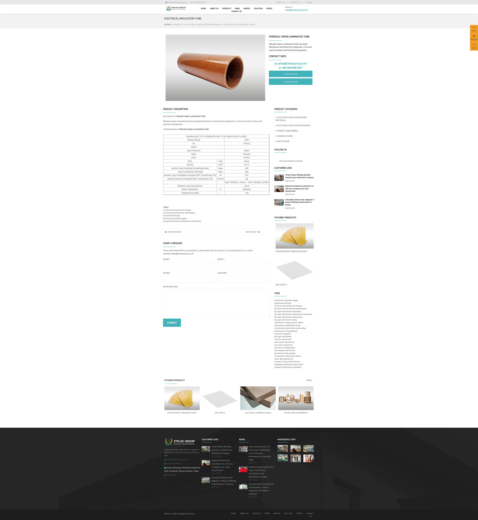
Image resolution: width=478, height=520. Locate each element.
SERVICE (246, 8)
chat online (291, 74)
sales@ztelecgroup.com (178, 2)
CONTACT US (295, 2)
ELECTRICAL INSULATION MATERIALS (203, 24)
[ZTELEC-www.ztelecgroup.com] (175, 7)
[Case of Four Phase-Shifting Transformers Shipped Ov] (283, 457)
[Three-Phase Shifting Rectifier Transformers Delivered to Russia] (279, 177)
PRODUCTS (226, 8)
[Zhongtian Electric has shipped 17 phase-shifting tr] (308, 448)
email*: (221, 259)
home (203, 8)
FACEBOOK (171, 475)
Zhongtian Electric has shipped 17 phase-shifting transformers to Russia (299, 202)
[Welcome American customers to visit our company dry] (295, 448)
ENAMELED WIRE (285, 135)
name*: (166, 259)
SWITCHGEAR (283, 141)
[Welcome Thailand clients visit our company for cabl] (308, 457)
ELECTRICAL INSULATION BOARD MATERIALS (291, 119)
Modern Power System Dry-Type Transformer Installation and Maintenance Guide (261, 471)
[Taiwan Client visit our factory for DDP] (295, 457)
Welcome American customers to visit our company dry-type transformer (299, 188)
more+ (309, 380)
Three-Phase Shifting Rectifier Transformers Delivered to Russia (299, 176)
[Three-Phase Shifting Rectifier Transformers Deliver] (283, 448)
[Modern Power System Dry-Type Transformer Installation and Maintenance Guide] (243, 469)
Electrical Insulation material (291, 160)
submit (172, 322)
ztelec (191, 513)
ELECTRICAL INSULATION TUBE (239, 24)
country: (222, 272)
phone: (166, 272)
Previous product (175, 232)
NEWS (237, 8)
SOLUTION (258, 8)
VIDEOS (269, 8)
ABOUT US (280, 2)
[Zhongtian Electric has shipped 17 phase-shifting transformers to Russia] (279, 202)
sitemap (309, 2)
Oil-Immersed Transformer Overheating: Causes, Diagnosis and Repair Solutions (261, 488)
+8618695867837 (200, 2)
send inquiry (291, 81)
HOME (167, 24)
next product (251, 232)
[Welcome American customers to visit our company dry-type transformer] (279, 188)
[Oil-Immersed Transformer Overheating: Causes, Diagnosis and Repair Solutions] (243, 486)
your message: (170, 286)
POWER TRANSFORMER (287, 130)
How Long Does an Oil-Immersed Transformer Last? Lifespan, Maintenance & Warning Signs (260, 453)
